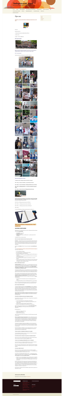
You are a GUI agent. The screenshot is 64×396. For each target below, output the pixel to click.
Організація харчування (15, 12)
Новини (17, 9)
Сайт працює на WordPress (16, 394)
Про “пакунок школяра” (25, 386)
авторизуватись (28, 376)
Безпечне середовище (46, 9)
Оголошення (42, 18)
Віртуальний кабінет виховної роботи (30, 9)
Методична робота (39, 9)
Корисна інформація (22, 9)
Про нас (14, 9)
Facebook (42, 19)
